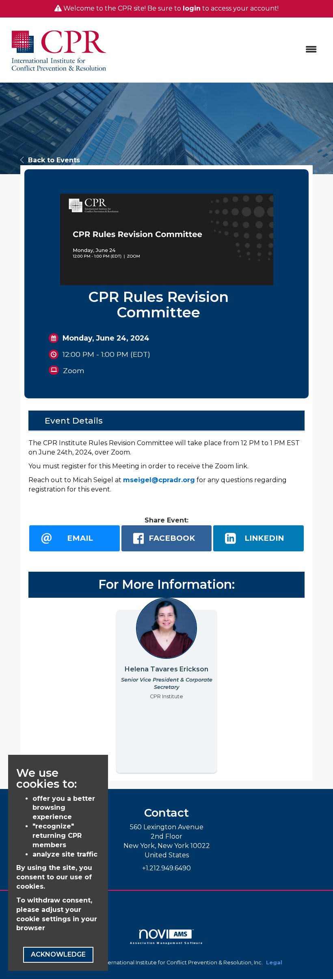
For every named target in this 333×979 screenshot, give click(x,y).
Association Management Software (166, 942)
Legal (274, 962)
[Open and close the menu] (218, 50)
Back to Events (54, 160)
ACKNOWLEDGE (58, 954)
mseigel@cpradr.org (159, 480)
